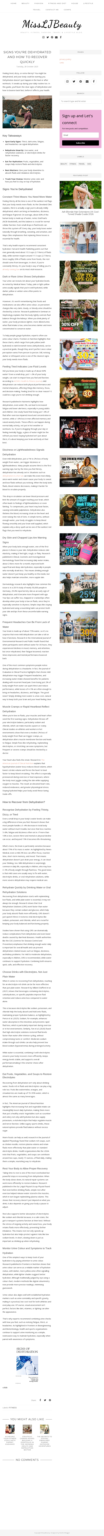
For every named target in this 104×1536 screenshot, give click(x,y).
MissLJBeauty (52, 24)
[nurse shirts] (79, 252)
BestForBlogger (64, 1533)
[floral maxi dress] (79, 291)
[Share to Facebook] (40, 1400)
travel (82, 164)
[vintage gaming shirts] (79, 447)
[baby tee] (79, 564)
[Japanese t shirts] (79, 642)
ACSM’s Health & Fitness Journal (27, 381)
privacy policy (65, 59)
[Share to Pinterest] (50, 1400)
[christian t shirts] (79, 603)
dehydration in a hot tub (13, 475)
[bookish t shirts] (79, 330)
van (89, 164)
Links (62, 62)
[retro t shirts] (79, 408)
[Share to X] (45, 1400)
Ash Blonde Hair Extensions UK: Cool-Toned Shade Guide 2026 (80, 213)
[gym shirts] (79, 486)
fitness (13, 1407)
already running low (11, 269)
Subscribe (80, 143)
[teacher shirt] (79, 369)
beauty (64, 164)
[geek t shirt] (79, 525)
